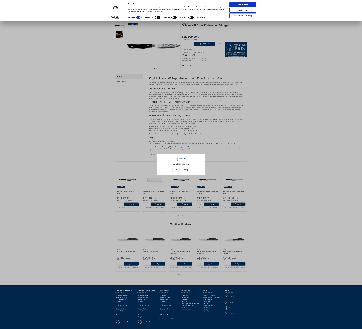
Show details (201, 17)
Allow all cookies (242, 4)
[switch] (157, 17)
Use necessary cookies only (243, 16)
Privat (176, 170)
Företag (185, 170)
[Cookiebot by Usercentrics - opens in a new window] (115, 17)
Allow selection (243, 10)
